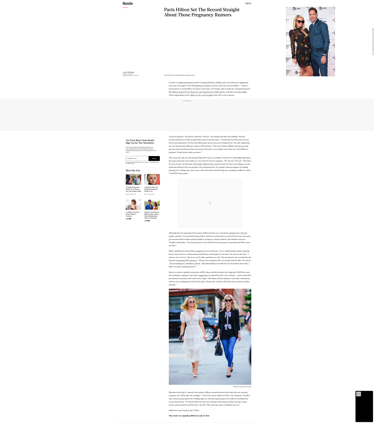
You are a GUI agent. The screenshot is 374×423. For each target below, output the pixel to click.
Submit (154, 158)
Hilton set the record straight (201, 95)
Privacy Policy (131, 163)
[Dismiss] (370, 392)
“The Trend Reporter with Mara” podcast (184, 263)
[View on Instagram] (210, 203)
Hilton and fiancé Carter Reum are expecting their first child (195, 92)
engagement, (203, 275)
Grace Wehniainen (129, 72)
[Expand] (357, 392)
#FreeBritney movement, (201, 86)
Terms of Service (154, 162)
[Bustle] (128, 3)
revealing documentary (185, 82)
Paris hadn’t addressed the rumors (206, 164)
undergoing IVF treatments (186, 260)
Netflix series (213, 82)
